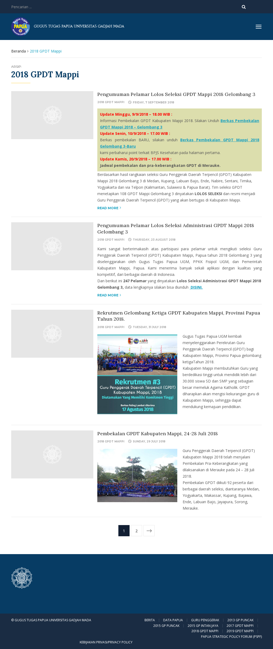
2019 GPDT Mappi (240, 631)
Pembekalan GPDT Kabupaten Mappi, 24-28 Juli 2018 (157, 433)
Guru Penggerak (205, 620)
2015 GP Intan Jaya (203, 625)
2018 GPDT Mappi (110, 102)
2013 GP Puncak (240, 620)
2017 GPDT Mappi (240, 625)
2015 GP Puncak (166, 625)
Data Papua (173, 620)
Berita (149, 620)
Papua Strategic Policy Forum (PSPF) (231, 636)
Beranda (18, 51)
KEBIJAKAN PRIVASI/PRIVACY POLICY (106, 642)
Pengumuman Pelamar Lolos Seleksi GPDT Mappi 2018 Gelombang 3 (176, 94)
